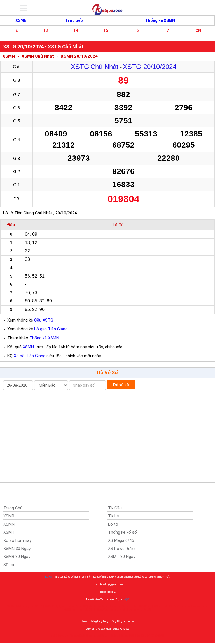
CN (198, 30)
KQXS (48, 576)
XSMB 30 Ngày (16, 556)
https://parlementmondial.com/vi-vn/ (118, 609)
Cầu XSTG (43, 320)
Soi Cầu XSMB (155, 635)
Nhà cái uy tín (24, 606)
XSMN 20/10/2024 (79, 56)
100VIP (49, 606)
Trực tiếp (74, 20)
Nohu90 (127, 606)
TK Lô (113, 516)
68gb (81, 635)
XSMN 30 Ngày (17, 548)
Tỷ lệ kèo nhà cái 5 (67, 606)
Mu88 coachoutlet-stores (104, 606)
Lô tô (113, 524)
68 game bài (93, 635)
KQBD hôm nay (73, 609)
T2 (15, 30)
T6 (136, 30)
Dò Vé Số (107, 372)
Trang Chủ (12, 507)
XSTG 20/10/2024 (149, 66)
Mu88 (168, 606)
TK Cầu (115, 507)
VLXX (83, 606)
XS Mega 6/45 (121, 540)
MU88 (88, 609)
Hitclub (113, 635)
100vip (157, 606)
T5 (105, 30)
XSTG (80, 66)
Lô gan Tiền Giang (50, 329)
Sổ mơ (9, 564)
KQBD (39, 606)
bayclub (63, 635)
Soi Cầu (141, 635)
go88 (54, 635)
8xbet (104, 635)
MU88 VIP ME (142, 606)
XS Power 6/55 (121, 548)
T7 (166, 30)
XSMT (9, 532)
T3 (45, 30)
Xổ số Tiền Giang (29, 355)
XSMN (21, 20)
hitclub (73, 635)
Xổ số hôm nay (17, 540)
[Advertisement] (107, 437)
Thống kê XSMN (160, 20)
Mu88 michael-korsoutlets (190, 606)
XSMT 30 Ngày (121, 556)
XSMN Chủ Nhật (38, 56)
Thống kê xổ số (122, 532)
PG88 (132, 635)
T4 (75, 30)
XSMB (8, 516)
